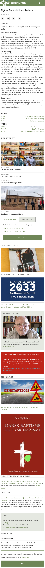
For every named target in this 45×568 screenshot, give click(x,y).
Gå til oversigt (22, 237)
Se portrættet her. (8, 346)
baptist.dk (5, 493)
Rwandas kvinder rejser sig (35, 119)
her (40, 483)
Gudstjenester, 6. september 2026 (14, 231)
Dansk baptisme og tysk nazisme (15, 476)
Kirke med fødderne (37, 121)
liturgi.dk (7, 523)
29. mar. (3, 126)
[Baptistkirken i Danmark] (13, 3)
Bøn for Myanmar (38, 129)
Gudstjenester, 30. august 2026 (13, 228)
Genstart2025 (7, 377)
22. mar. (3, 116)
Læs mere (25, 557)
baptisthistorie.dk (10, 527)
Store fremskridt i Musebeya (34, 116)
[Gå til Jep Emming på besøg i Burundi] (22, 198)
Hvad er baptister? (9, 245)
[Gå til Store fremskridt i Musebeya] (22, 154)
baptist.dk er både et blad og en (11, 498)
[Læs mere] (19, 18)
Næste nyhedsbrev (37, 127)
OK (22, 563)
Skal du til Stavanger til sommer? (32, 131)
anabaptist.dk (22, 527)
